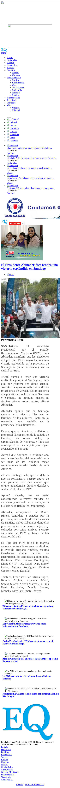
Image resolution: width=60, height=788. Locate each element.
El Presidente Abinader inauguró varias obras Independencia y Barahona (24, 625)
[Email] (10, 274)
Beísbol (15, 72)
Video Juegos (18, 87)
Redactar (16, 93)
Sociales (10, 67)
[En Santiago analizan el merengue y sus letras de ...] (12, 165)
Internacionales (13, 98)
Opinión (4, 772)
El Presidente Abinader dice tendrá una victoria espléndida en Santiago (29, 266)
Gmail (14, 122)
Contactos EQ (7, 780)
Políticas (10, 62)
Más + (9, 105)
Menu (3, 53)
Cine (14, 85)
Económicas (12, 65)
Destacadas (12, 60)
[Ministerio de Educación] (22, 259)
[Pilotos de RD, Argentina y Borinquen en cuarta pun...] (12, 185)
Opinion (16, 108)
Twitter (13, 131)
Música (15, 80)
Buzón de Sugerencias (34, 784)
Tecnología (11, 100)
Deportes (11, 70)
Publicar (16, 95)
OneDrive (14, 134)
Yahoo (13, 125)
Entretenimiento (14, 77)
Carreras (16, 75)
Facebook (14, 128)
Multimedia (17, 90)
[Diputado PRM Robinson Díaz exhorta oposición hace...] (12, 155)
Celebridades (18, 82)
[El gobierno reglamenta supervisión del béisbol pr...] (12, 145)
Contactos (11, 103)
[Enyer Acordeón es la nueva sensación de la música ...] (12, 175)
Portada (10, 57)
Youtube (14, 140)
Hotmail (15, 119)
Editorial (16, 110)
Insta (12, 137)
